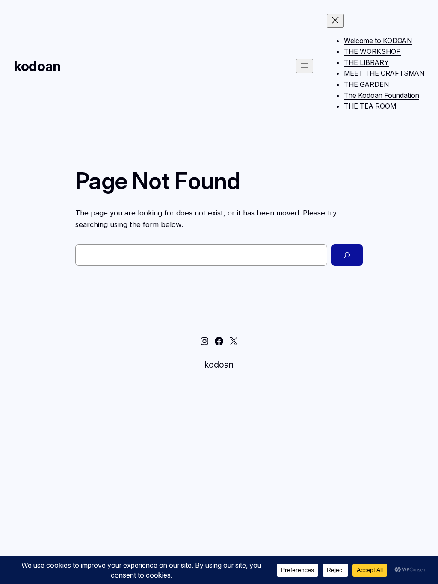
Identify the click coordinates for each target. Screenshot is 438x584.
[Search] (347, 255)
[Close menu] (335, 21)
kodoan (37, 66)
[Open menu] (304, 66)
